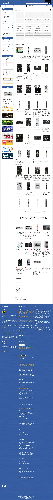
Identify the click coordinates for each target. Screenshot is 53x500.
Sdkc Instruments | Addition (37, 109)
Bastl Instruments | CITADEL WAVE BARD (28, 127)
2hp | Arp (43, 158)
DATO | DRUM (18, 249)
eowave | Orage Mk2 (27, 191)
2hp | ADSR (16, 109)
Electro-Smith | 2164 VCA (27, 207)
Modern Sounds (37, 30)
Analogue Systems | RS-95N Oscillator (19, 159)
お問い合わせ (48, 6)
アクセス (39, 6)
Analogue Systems (46, 12)
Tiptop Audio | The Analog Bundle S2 (19, 127)
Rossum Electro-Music (38, 34)
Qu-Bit (29, 34)
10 (40, 218)
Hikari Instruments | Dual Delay (46, 94)
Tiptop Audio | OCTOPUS (18, 175)
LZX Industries (38, 28)
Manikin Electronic (19, 30)
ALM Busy (28, 12)
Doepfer (38, 19)
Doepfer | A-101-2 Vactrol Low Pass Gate (37, 127)
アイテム (48, 1)
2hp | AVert (17, 207)
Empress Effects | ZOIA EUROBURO (19, 55)
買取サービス (31, 6)
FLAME (29, 24)
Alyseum (37, 12)
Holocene (19, 26)
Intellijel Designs (28, 26)
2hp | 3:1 (25, 55)
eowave (47, 22)
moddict (28, 30)
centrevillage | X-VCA (45, 109)
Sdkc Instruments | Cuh (27, 175)
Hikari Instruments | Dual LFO (28, 158)
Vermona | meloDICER (45, 142)
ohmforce (19, 32)
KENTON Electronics (20, 28)
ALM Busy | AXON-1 (36, 207)
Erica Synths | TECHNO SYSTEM (37, 142)
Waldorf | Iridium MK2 (45, 232)
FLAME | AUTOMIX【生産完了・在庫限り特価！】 (28, 143)
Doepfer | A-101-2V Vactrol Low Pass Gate (46, 176)
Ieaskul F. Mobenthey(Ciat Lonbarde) (20, 19)
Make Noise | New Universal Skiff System (18, 283)
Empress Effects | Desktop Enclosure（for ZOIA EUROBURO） (37, 94)
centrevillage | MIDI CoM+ (45, 191)
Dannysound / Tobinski (28, 19)
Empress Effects (37, 22)
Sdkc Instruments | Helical (19, 72)
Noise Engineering (46, 30)
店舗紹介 (5, 6)
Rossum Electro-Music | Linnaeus (19, 191)
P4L (46, 32)
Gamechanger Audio (38, 24)
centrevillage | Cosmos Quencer (37, 159)
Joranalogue (46, 26)
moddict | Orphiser (44, 249)
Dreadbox (19, 22)
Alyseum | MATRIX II (18, 142)
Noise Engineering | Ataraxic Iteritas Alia (28, 73)
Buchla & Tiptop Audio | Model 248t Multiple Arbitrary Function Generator (37, 268)
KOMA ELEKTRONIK (28, 28)
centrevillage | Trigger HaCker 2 (46, 73)
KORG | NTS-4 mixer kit (28, 249)
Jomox (38, 26)
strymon (28, 36)
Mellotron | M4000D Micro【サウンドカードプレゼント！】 (20, 233)
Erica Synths (19, 24)
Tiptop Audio (46, 36)
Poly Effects (19, 34)
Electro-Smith (29, 22)
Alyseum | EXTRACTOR (45, 55)
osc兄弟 (29, 32)
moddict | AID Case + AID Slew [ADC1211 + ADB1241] (37, 250)
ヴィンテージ (22, 6)
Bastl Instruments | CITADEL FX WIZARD (37, 176)
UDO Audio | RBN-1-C (36, 232)
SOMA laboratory (19, 36)
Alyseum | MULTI (44, 207)
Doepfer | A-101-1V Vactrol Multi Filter (28, 94)
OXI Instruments (37, 32)
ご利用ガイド (14, 6)
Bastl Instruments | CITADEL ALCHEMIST (19, 94)
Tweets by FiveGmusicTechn (6, 54)
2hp (19, 12)
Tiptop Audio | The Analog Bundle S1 (37, 73)
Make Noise (46, 28)
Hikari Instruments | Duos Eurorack (37, 191)
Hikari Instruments (46, 24)
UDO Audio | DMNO (27, 232)
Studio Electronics (37, 36)
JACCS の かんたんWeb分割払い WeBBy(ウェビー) (26, 408)
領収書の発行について (23, 341)
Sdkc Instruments (46, 34)
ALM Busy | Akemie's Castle (37, 55)
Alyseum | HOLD (26, 109)
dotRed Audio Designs (46, 19)
